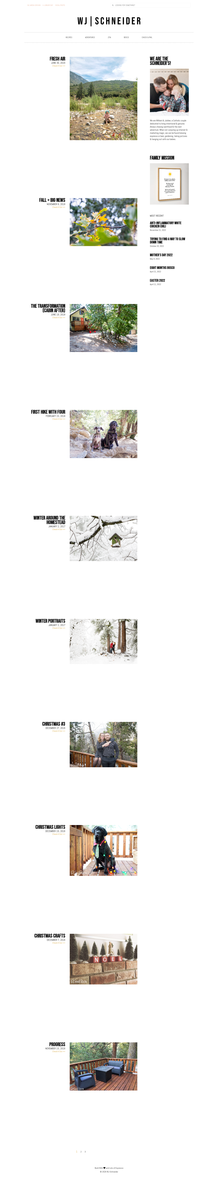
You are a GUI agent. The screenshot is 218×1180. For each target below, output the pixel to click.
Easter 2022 (157, 280)
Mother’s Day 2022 (161, 255)
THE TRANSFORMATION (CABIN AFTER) (48, 308)
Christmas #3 (53, 724)
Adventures (90, 37)
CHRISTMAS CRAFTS (49, 936)
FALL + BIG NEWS (52, 200)
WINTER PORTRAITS (50, 621)
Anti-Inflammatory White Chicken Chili (165, 224)
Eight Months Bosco (162, 268)
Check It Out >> (58, 65)
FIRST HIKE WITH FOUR (48, 412)
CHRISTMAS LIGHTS (50, 827)
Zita (109, 37)
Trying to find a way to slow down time (167, 240)
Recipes (69, 37)
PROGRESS (57, 1044)
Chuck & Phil (147, 37)
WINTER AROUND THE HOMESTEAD (49, 520)
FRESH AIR (57, 59)
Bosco (126, 37)
